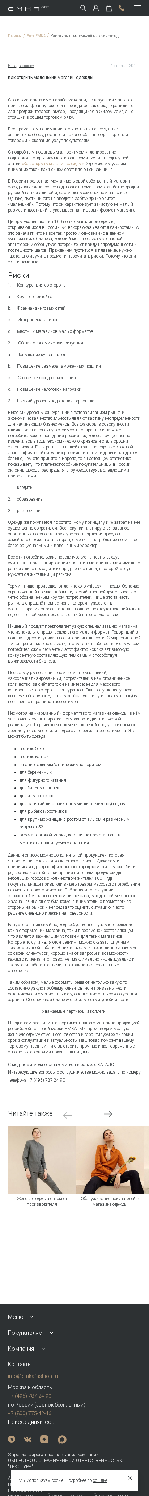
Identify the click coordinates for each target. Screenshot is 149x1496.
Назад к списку (21, 66)
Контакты (19, 1364)
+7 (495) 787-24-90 (29, 1396)
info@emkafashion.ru (33, 1376)
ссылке (100, 1480)
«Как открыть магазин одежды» (53, 163)
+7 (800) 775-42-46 (29, 1413)
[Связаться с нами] (121, 8)
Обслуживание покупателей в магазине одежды (110, 1201)
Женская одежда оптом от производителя (42, 1201)
